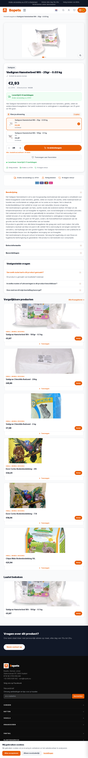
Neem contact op (14, 647)
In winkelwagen (54, 148)
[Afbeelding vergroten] (80, 55)
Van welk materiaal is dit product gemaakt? (25, 272)
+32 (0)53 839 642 (11, 679)
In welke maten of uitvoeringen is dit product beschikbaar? (32, 284)
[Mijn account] (68, 10)
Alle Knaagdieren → (76, 300)
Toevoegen (45, 344)
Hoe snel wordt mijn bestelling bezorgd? (24, 290)
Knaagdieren (12, 16)
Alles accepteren (11, 753)
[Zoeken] (63, 10)
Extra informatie (13, 245)
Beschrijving (11, 192)
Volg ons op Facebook (13, 683)
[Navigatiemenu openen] (24, 10)
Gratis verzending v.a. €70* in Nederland (23, 2)
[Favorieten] (74, 10)
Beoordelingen (12, 253)
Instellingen (48, 753)
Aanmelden (78, 696)
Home (6, 16)
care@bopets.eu (25, 679)
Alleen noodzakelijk (31, 753)
